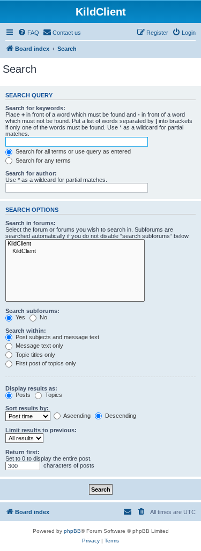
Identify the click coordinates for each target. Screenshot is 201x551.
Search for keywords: (35, 108)
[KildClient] (75, 244)
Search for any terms (42, 160)
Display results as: (31, 388)
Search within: (25, 330)
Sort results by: (27, 408)
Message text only (38, 345)
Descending (119, 415)
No (42, 317)
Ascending (76, 415)
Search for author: (31, 173)
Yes (19, 317)
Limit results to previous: (41, 430)
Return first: (22, 452)
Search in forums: (30, 223)
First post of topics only (45, 363)
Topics (52, 395)
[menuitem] (28, 32)
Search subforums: (32, 311)
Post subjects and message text (56, 337)
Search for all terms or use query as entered (72, 151)
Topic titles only (34, 354)
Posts (22, 395)
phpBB (72, 531)
